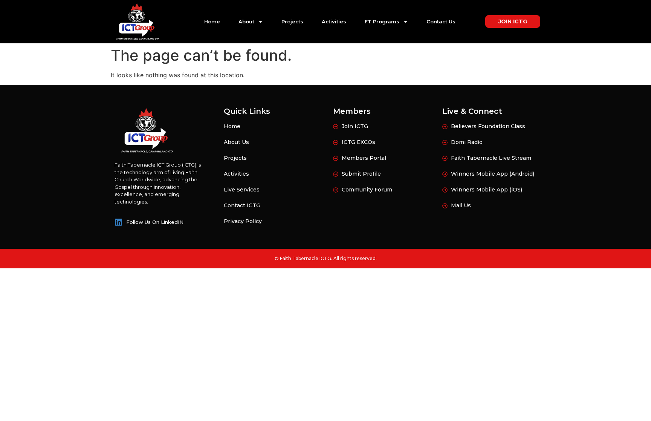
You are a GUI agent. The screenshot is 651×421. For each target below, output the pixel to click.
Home (212, 21)
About (246, 21)
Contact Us (440, 21)
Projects (292, 21)
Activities (334, 21)
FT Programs (382, 21)
